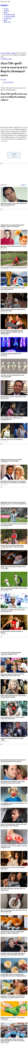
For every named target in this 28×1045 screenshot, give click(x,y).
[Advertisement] (14, 38)
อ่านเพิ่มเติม (14, 155)
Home (2, 53)
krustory (4, 79)
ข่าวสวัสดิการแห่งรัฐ (9, 53)
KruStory (4, 5)
